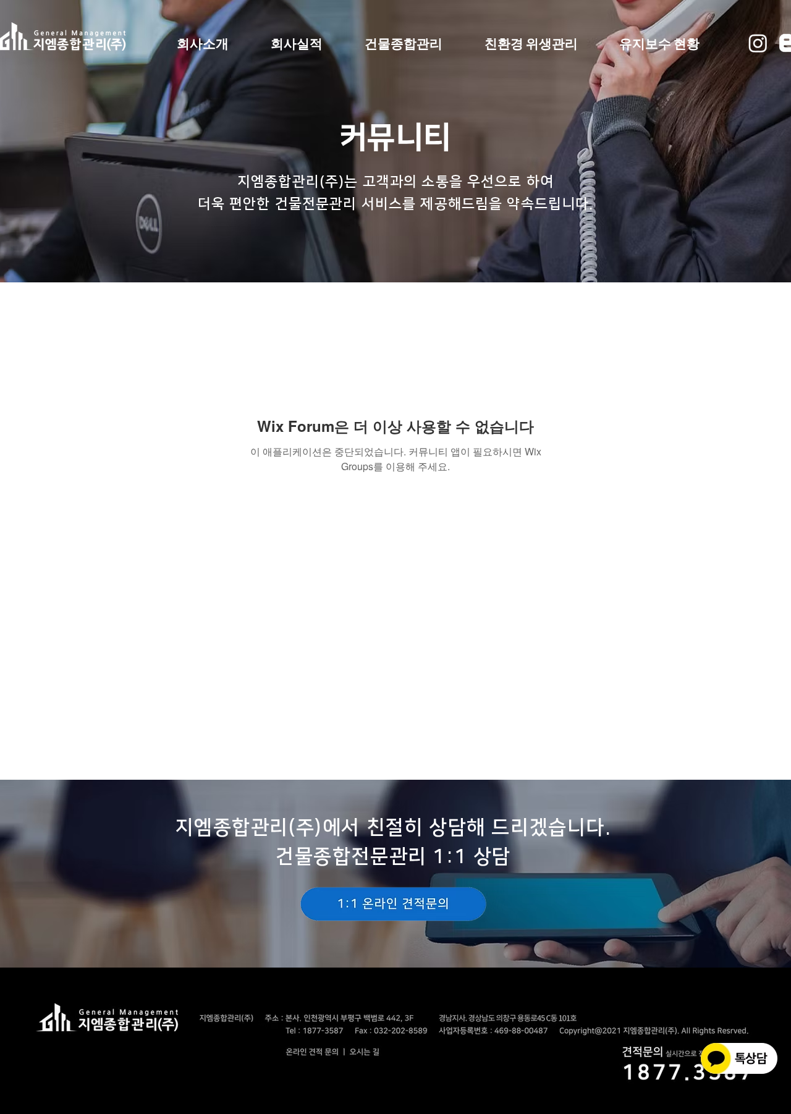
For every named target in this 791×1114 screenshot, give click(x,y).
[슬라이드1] (395, 263)
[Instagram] (758, 43)
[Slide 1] (395, 948)
